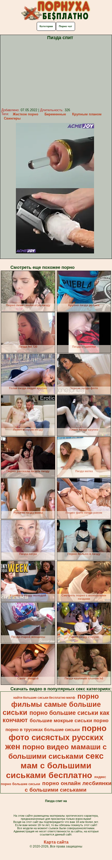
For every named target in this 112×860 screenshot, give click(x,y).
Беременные (55, 114)
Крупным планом (87, 114)
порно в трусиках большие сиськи (42, 729)
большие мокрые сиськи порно (69, 720)
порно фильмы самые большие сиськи (52, 704)
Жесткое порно (25, 114)
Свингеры (12, 118)
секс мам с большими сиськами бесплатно (55, 765)
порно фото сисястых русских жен (56, 737)
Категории (46, 26)
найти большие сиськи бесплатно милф (44, 697)
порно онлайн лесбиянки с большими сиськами (68, 786)
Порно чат (65, 26)
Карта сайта (56, 842)
